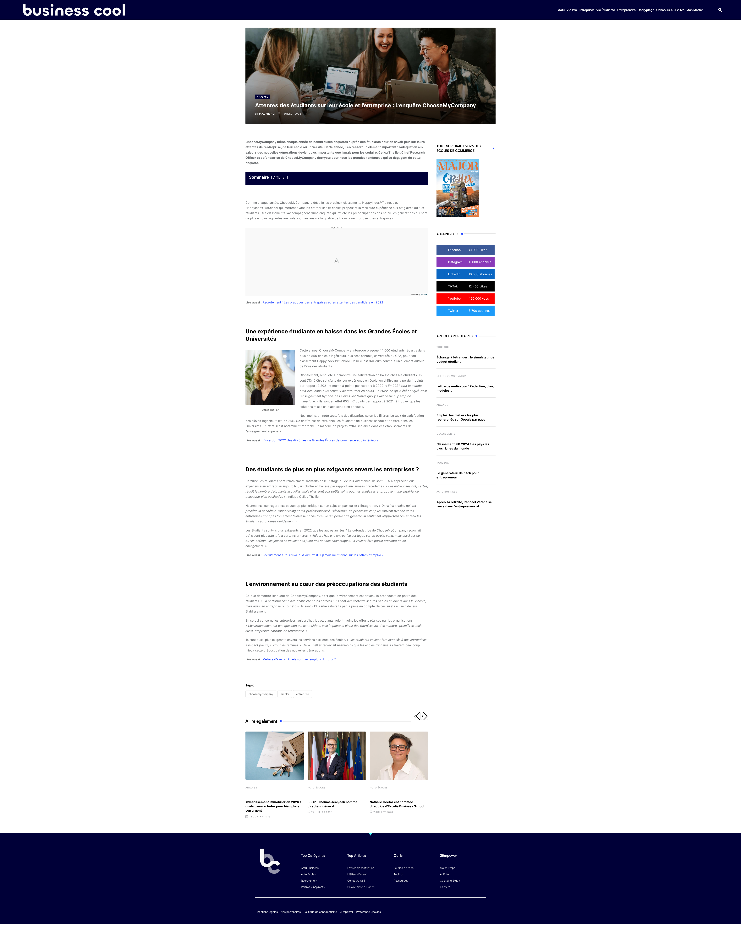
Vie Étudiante (605, 10)
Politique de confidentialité (320, 911)
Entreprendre (626, 10)
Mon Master (694, 10)
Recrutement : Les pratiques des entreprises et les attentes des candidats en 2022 (323, 302)
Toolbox (442, 347)
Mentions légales (267, 911)
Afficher (279, 177)
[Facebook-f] (459, 907)
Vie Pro (572, 10)
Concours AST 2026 (670, 10)
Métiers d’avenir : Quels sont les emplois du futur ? (299, 659)
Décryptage (646, 10)
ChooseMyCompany (261, 694)
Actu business (446, 491)
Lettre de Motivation (451, 375)
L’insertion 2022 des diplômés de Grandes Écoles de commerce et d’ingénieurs (320, 440)
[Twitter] (452, 907)
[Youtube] (467, 907)
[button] (720, 10)
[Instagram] (482, 907)
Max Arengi (267, 113)
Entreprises (586, 10)
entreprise (302, 694)
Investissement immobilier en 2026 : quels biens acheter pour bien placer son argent (273, 806)
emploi (285, 694)
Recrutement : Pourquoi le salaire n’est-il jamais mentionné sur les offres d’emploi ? (322, 555)
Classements (446, 433)
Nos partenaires (291, 911)
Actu (561, 10)
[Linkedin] (482, 910)
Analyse (251, 787)
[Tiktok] (475, 907)
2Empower (346, 911)
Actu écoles (317, 787)
